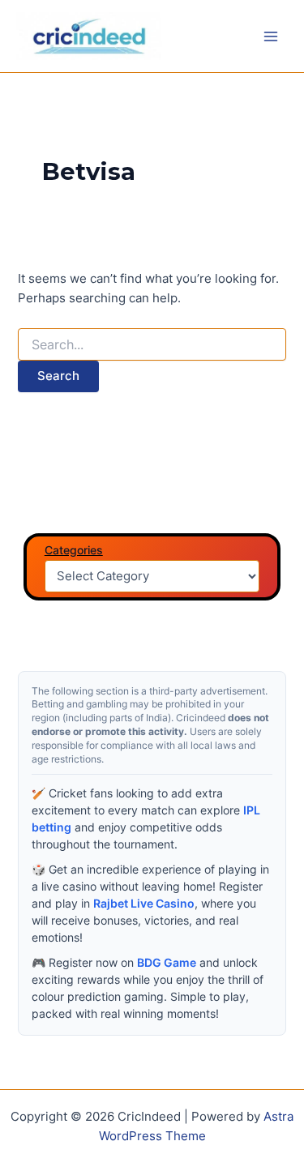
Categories (74, 550)
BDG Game (166, 962)
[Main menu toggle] (271, 36)
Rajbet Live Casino (144, 903)
